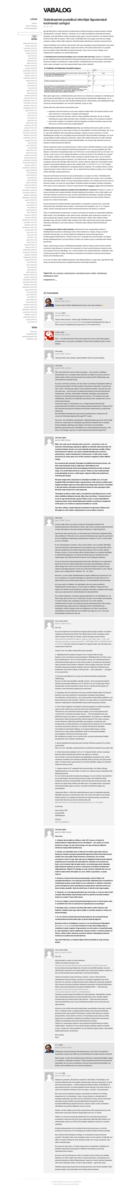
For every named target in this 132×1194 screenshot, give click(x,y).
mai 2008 (30, 208)
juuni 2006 (30, 265)
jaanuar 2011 (29, 128)
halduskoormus (69, 273)
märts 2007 (31, 242)
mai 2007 (30, 237)
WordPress (77, 1182)
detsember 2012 (29, 71)
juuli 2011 (31, 113)
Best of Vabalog (31, 26)
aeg (54, 273)
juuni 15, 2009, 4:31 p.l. (63, 623)
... (56, 280)
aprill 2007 (30, 240)
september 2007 (28, 227)
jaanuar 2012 (29, 98)
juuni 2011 (31, 115)
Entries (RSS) (58, 1184)
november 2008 (28, 193)
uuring (56, 276)
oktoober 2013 (29, 51)
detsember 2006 (29, 250)
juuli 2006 (30, 262)
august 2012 (30, 81)
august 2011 (29, 110)
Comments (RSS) (72, 1184)
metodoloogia (102, 273)
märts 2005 (30, 302)
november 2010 (28, 133)
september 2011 (29, 108)
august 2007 (29, 230)
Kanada (91, 186)
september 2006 (29, 257)
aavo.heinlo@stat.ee (62, 822)
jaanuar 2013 (30, 68)
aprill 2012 (30, 90)
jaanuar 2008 (30, 217)
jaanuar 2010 (29, 158)
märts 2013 (31, 63)
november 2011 (29, 103)
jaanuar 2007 (30, 247)
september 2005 (28, 287)
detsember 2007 (28, 220)
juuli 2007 (30, 232)
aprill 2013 (31, 61)
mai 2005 (30, 297)
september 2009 (28, 168)
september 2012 (29, 78)
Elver (57, 299)
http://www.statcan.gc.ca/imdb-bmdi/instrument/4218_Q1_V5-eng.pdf (79, 802)
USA (97, 186)
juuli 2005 (30, 292)
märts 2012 (31, 93)
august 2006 (29, 260)
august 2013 (30, 53)
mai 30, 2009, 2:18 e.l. (63, 335)
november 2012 (29, 73)
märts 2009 (30, 183)
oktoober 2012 (29, 76)
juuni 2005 (30, 295)
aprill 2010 (30, 150)
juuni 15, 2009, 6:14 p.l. (63, 832)
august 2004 (30, 319)
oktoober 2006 (29, 255)
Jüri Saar (58, 313)
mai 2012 (31, 88)
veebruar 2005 (28, 305)
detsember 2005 (29, 280)
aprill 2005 (30, 300)
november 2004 (28, 312)
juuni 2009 (30, 175)
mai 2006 (30, 267)
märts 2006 (30, 272)
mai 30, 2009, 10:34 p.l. (63, 368)
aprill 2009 (31, 180)
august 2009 (30, 170)
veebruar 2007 (29, 245)
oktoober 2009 (29, 165)
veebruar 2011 (29, 125)
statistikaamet (48, 276)
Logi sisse (33, 332)
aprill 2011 (31, 120)
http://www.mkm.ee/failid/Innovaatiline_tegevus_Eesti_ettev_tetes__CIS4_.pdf (82, 639)
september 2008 (28, 198)
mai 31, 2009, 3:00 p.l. (63, 440)
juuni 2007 (31, 235)
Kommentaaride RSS (29, 336)
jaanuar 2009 (30, 188)
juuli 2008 (30, 203)
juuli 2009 (30, 173)
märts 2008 (31, 212)
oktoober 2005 (29, 285)
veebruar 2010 (29, 155)
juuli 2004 (31, 322)
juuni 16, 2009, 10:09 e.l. (63, 952)
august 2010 (29, 140)
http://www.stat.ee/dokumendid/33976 (69, 322)
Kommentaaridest (31, 28)
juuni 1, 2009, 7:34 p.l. (63, 520)
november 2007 (29, 222)
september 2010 (29, 138)
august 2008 (29, 200)
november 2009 (28, 163)
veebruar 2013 (29, 66)
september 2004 (29, 317)
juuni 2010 (30, 145)
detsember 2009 (29, 160)
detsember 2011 (29, 100)
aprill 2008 (30, 210)
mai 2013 (31, 58)
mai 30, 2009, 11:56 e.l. (63, 354)
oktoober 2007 (29, 225)
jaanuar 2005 (29, 307)
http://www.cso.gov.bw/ (64, 926)
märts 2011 (30, 123)
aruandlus (60, 273)
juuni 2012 (31, 86)
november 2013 (29, 48)
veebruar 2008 (29, 215)
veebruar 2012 (29, 96)
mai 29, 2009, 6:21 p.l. (63, 315)
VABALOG (57, 10)
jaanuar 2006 (29, 277)
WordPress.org (32, 339)
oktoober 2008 (29, 195)
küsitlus (93, 273)
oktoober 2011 (29, 106)
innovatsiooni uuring (83, 273)
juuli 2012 (31, 83)
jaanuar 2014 (30, 46)
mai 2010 (31, 148)
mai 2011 (30, 118)
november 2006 (28, 252)
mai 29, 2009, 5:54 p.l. (63, 301)
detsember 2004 (28, 309)
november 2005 (28, 282)
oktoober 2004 (29, 315)
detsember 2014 (29, 43)
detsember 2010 (29, 130)
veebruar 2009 (29, 185)
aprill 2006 (31, 270)
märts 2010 (30, 153)
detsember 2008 (28, 190)
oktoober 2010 (29, 135)
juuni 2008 (30, 205)
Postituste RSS (32, 334)
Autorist (34, 23)
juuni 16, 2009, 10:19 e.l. (63, 1047)
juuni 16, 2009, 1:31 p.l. (63, 1076)
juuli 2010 (31, 143)
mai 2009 (30, 178)
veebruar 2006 (28, 275)
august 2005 (29, 290)
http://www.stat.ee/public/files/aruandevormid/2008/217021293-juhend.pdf (81, 965)
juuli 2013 (31, 56)
